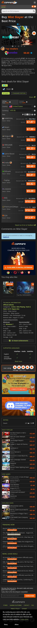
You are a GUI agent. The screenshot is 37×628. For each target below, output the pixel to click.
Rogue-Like (15, 309)
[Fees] (27, 114)
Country (4, 106)
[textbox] (16, 106)
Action (13, 307)
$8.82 (30, 183)
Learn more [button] (24, 619)
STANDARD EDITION (19, 93)
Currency (5, 110)
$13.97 (29, 217)
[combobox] (20, 106)
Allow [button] (16, 624)
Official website (8, 305)
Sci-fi (9, 309)
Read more (18, 361)
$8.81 (30, 175)
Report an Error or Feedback (24, 225)
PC (6, 85)
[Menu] (35, 2)
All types (6, 93)
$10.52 (29, 210)
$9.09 (30, 191)
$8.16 (30, 139)
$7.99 (30, 129)
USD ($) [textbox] (12, 110)
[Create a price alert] (34, 34)
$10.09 (29, 201)
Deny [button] (6, 624)
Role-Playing (21, 307)
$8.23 (30, 148)
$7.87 (30, 122)
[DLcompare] (18, 601)
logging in (6, 237)
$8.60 (30, 157)
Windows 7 (9, 324)
